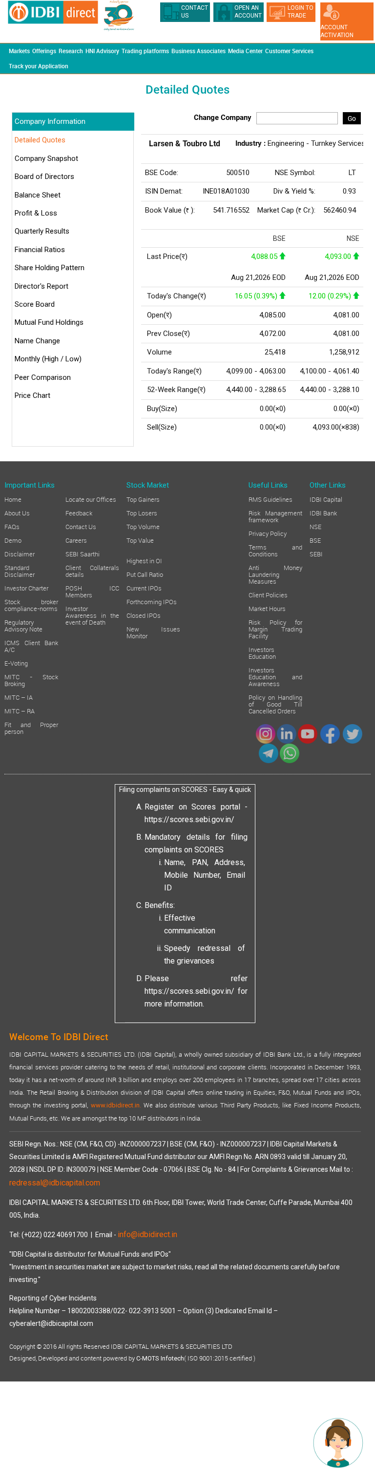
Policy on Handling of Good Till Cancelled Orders (275, 703)
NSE (315, 526)
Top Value (140, 540)
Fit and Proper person (31, 727)
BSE (315, 540)
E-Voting (16, 663)
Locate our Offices (90, 499)
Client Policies (268, 594)
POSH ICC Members (92, 591)
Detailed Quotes (40, 140)
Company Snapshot (46, 158)
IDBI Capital (326, 499)
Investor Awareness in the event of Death (92, 615)
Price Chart (32, 395)
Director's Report (41, 286)
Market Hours (267, 608)
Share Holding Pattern (49, 267)
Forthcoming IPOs (151, 601)
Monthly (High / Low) (48, 359)
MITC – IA (18, 697)
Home (12, 499)
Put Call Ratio (144, 574)
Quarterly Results (42, 231)
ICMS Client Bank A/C (31, 645)
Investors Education (262, 652)
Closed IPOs (143, 615)
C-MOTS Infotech (160, 1358)
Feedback (78, 512)
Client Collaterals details (92, 570)
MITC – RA (19, 710)
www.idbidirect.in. (116, 1105)
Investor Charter (26, 588)
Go (352, 118)
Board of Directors (44, 176)
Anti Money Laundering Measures (275, 574)
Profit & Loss (36, 213)
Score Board (35, 304)
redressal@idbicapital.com (54, 1182)
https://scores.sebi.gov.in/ (189, 819)
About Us (17, 512)
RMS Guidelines (270, 499)
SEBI (316, 553)
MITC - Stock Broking (31, 679)
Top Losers (141, 512)
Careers (76, 540)
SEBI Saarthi (82, 553)
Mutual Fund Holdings (49, 322)
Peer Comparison (43, 377)
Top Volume (143, 526)
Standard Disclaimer (19, 570)
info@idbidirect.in (147, 1234)
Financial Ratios (40, 249)
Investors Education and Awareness (275, 676)
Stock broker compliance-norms (31, 604)
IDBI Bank (323, 512)
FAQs (12, 526)
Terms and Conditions (275, 550)
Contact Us (80, 526)
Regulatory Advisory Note (23, 625)
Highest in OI (144, 560)
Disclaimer (19, 553)
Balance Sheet (38, 195)
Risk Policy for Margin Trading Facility (275, 628)
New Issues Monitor (153, 632)
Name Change (37, 340)
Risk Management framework (275, 516)
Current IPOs (144, 588)
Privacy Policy (268, 533)
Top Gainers (143, 499)
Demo (12, 540)
